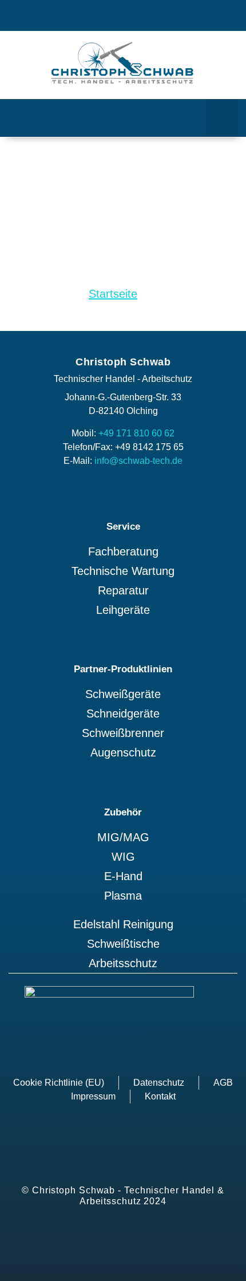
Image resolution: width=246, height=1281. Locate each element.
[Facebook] (138, 16)
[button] (221, 118)
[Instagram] (108, 16)
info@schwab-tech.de (138, 461)
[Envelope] (168, 16)
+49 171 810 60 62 (136, 433)
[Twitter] (77, 16)
